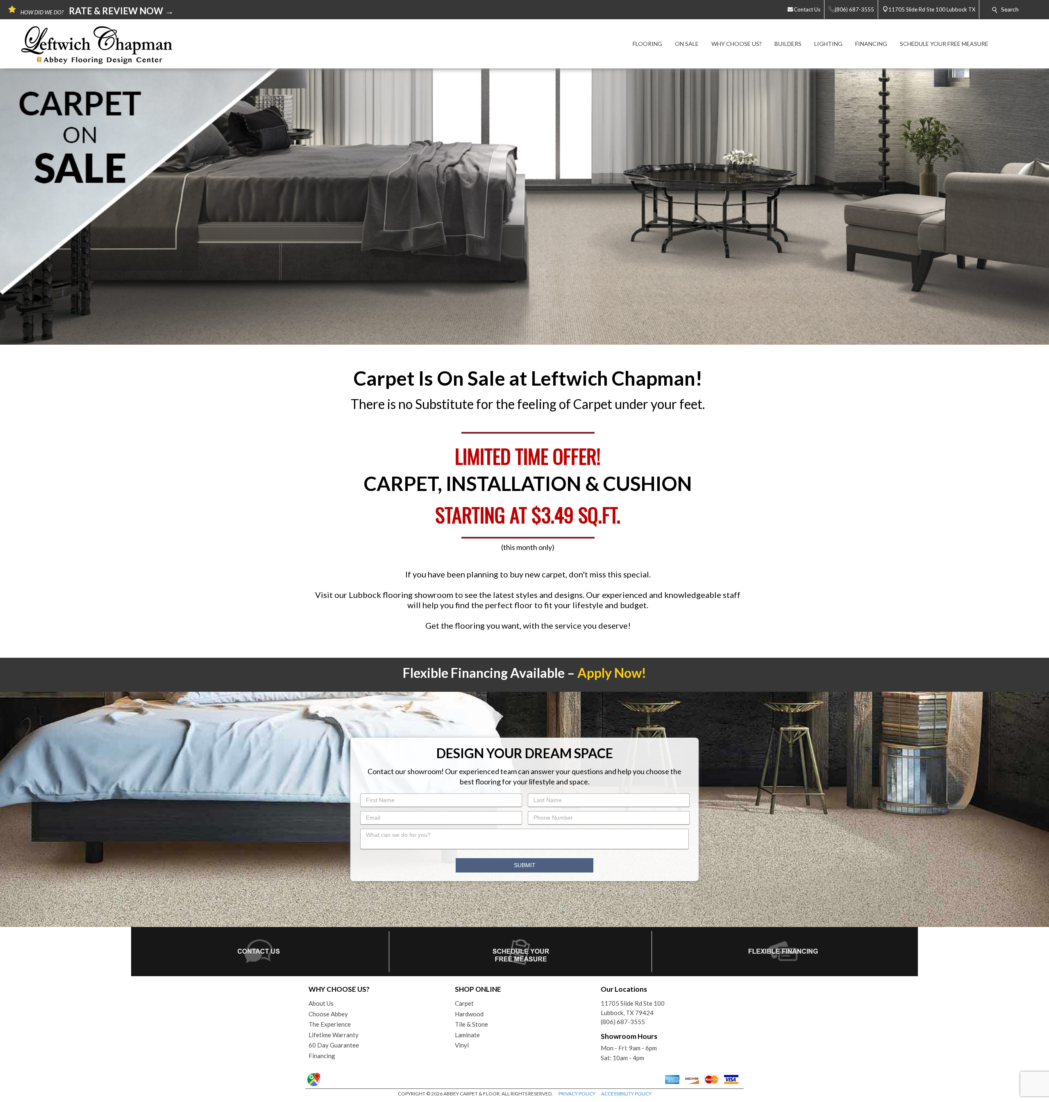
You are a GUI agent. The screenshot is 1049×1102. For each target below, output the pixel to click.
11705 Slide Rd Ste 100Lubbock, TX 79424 (633, 1008)
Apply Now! (611, 673)
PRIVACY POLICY (577, 1094)
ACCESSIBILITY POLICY (626, 1094)
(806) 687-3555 (623, 1021)
